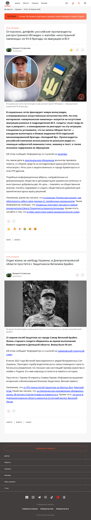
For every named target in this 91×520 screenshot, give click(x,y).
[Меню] (85, 3)
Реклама (44, 3)
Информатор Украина (30, 509)
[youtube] (58, 497)
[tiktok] (51, 497)
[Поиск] (79, 3)
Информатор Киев (46, 509)
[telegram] (39, 497)
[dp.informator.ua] (7, 3)
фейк (8, 240)
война (17, 240)
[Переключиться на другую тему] (72, 3)
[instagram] (33, 497)
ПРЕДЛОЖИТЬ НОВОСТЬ (45, 448)
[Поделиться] (77, 50)
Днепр (17, 3)
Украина (35, 3)
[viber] (45, 497)
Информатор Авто (62, 509)
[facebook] (27, 497)
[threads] (64, 497)
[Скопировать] (82, 50)
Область (26, 3)
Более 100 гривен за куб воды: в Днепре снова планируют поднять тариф (52, 16)
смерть (9, 422)
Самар (28, 422)
